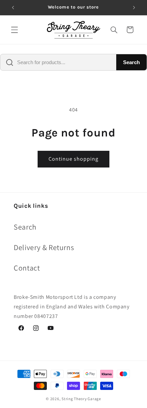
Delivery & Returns (44, 247)
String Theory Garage (81, 398)
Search (131, 62)
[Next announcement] (134, 7)
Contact (27, 268)
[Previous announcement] (13, 7)
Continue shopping (74, 158)
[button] (14, 30)
